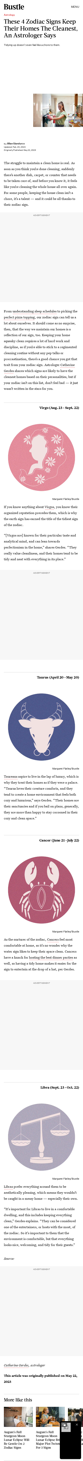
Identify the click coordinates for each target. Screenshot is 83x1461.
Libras (8, 1186)
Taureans (10, 776)
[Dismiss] (77, 1424)
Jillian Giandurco (15, 143)
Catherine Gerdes (16, 1365)
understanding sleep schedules (35, 311)
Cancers (53, 939)
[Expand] (64, 1424)
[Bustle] (14, 7)
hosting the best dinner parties (51, 957)
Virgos (49, 507)
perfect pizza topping (19, 317)
